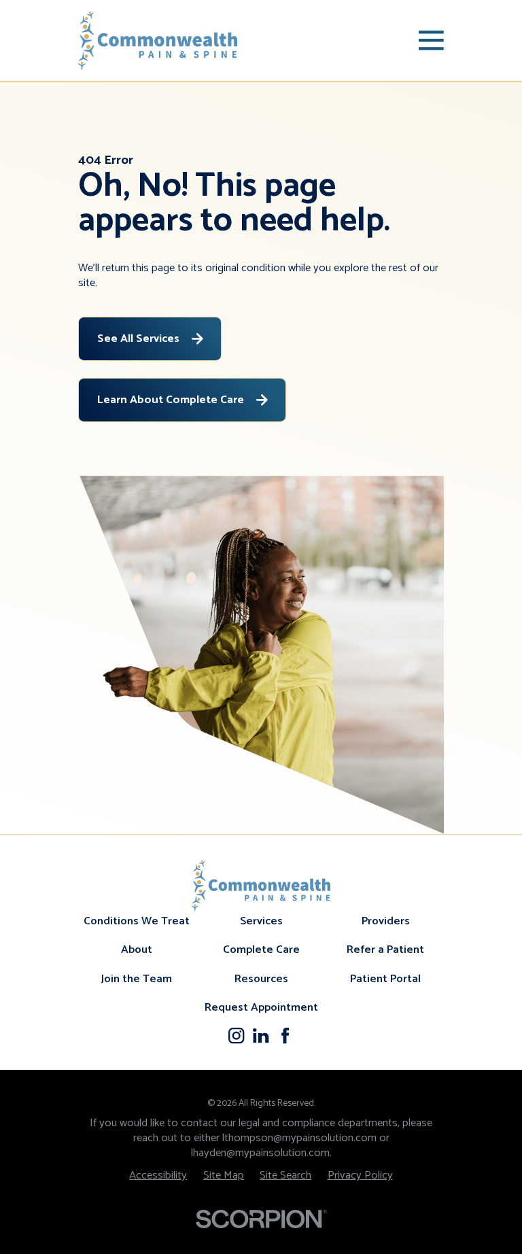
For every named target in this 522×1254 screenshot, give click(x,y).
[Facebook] (285, 1035)
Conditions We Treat (137, 921)
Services (261, 921)
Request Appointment (261, 1007)
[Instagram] (236, 1035)
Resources (261, 979)
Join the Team (136, 979)
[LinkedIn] (260, 1035)
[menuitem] (158, 1176)
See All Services (138, 339)
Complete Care (261, 950)
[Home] (157, 41)
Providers (386, 921)
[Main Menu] (431, 40)
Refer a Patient (385, 950)
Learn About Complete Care (170, 400)
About (136, 950)
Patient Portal (385, 979)
